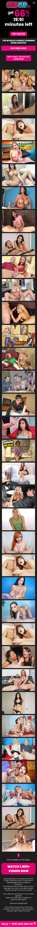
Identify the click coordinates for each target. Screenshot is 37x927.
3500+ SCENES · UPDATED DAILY (19, 58)
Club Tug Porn (9, 907)
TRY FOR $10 (18, 33)
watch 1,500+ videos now (18, 868)
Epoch (20, 898)
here (14, 881)
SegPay (26, 898)
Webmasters (15, 909)
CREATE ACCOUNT (24, 911)
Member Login (18, 30)
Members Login (12, 911)
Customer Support (27, 909)
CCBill (15, 898)
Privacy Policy (19, 907)
